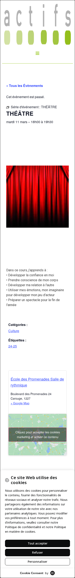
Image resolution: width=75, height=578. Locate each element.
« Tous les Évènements (24, 85)
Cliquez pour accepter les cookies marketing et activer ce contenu (37, 434)
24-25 (12, 346)
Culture (13, 330)
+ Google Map (20, 403)
